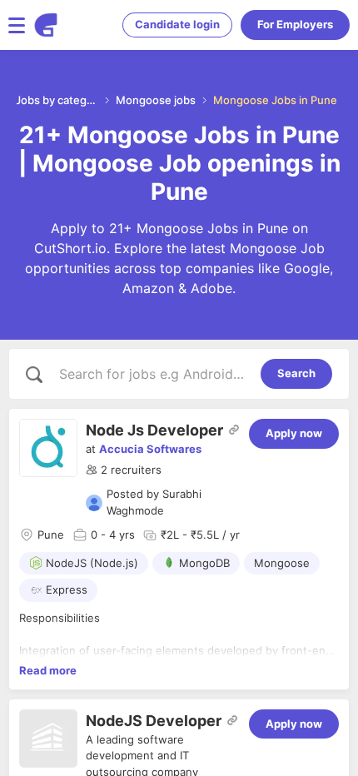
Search (296, 373)
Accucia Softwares (150, 448)
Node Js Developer (154, 430)
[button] (124, 470)
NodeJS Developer (153, 720)
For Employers (295, 24)
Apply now (294, 433)
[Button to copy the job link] (234, 429)
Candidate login (177, 24)
